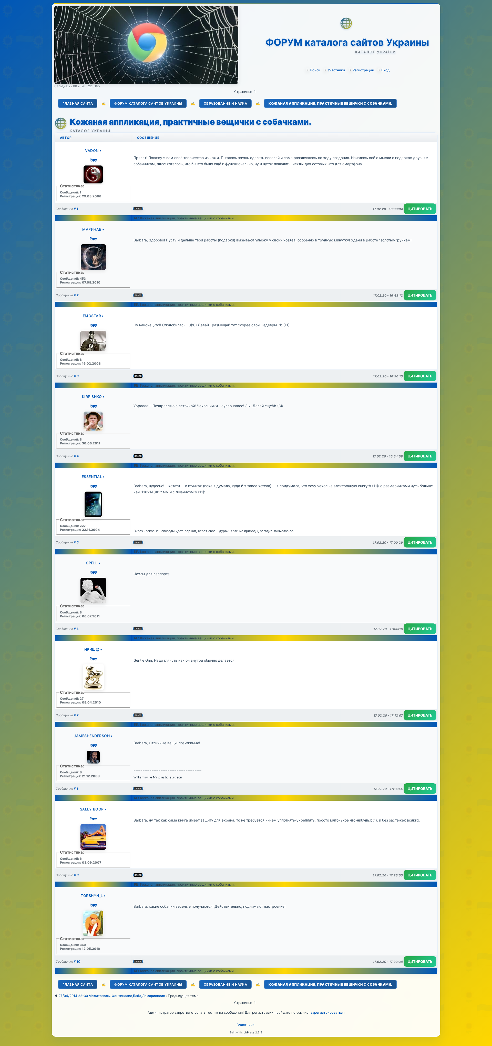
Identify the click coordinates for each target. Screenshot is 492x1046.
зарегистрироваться (327, 1012)
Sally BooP (92, 809)
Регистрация (363, 70)
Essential (92, 476)
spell (92, 563)
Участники (336, 70)
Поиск (315, 70)
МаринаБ (91, 229)
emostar (92, 316)
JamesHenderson (92, 736)
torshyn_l (92, 895)
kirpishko (92, 396)
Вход (385, 70)
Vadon (92, 150)
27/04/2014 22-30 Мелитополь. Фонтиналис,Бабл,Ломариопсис (111, 996)
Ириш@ (92, 649)
